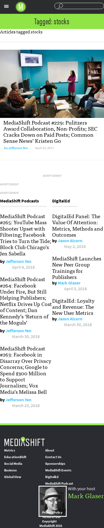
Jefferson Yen (18, 148)
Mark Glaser (69, 283)
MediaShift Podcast (59, 483)
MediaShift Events (58, 470)
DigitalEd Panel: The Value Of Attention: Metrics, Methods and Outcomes (77, 225)
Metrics (9, 450)
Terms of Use (51, 517)
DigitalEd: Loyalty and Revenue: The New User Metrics (73, 306)
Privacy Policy (52, 512)
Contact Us (53, 457)
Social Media (13, 463)
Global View (12, 477)
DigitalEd (52, 477)
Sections (6, 6)
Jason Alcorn (70, 241)
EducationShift (15, 457)
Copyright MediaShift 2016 (50, 523)
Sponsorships (55, 463)
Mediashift (21, 7)
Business (10, 470)
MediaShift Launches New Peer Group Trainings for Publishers (76, 267)
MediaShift (24, 441)
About (49, 450)
